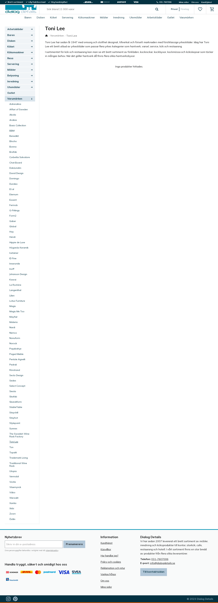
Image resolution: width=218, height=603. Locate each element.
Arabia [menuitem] (13, 120)
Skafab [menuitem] (13, 396)
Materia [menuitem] (13, 322)
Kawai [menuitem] (12, 279)
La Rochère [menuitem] (15, 284)
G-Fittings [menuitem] (14, 210)
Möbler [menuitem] (104, 17)
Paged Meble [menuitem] (16, 354)
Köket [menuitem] (53, 17)
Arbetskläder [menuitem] (154, 17)
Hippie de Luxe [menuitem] (17, 242)
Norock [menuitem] (13, 343)
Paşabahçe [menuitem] (15, 348)
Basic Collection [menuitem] (17, 125)
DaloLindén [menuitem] (15, 167)
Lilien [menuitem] (12, 295)
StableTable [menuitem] (15, 407)
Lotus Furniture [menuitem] (17, 300)
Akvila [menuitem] (12, 114)
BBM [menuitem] (12, 130)
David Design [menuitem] (16, 173)
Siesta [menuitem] (12, 391)
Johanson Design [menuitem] (18, 274)
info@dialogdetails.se (162, 563)
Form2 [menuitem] (12, 215)
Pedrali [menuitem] (13, 364)
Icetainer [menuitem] (13, 252)
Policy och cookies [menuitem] (111, 561)
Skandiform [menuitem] (15, 401)
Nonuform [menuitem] (14, 338)
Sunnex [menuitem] (13, 428)
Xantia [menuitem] (12, 503)
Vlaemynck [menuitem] (15, 487)
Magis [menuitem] (12, 306)
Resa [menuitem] (10, 58)
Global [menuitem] (12, 226)
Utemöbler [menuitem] (135, 17)
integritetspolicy (52, 550)
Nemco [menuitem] (13, 332)
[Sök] (157, 9)
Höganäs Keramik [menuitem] (18, 247)
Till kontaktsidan (153, 571)
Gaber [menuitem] (12, 221)
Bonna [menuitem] (12, 146)
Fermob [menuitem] (13, 205)
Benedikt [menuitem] (14, 136)
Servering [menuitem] (67, 17)
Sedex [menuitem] (12, 380)
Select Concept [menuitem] (17, 385)
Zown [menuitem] (12, 513)
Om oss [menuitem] (195, 2)
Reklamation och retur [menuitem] (113, 568)
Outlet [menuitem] (170, 17)
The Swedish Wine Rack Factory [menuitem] (19, 435)
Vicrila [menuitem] (12, 481)
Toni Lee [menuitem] (13, 441)
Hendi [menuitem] (12, 237)
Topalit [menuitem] (13, 452)
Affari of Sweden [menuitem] (18, 109)
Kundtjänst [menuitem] (206, 2)
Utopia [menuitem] (13, 471)
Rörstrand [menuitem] (14, 370)
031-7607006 (159, 559)
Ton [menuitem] (11, 447)
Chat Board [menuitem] (15, 162)
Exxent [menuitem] (13, 199)
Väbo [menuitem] (12, 492)
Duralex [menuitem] (13, 183)
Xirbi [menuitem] (11, 508)
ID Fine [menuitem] (12, 258)
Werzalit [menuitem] (13, 497)
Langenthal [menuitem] (15, 290)
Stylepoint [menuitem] (14, 423)
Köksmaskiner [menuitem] (86, 17)
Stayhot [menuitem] (13, 417)
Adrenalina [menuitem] (15, 104)
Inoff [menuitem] (11, 268)
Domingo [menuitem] (14, 178)
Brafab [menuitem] (13, 152)
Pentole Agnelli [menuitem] (17, 359)
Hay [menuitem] (11, 231)
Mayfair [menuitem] (13, 316)
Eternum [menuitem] (13, 194)
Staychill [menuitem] (13, 412)
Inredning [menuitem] (118, 17)
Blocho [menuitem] (13, 141)
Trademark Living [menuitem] (18, 457)
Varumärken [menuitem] (187, 17)
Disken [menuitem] (41, 17)
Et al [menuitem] (11, 189)
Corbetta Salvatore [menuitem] (19, 157)
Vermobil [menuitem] (14, 476)
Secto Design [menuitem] (16, 375)
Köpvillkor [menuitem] (106, 549)
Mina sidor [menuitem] (184, 2)
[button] (200, 9)
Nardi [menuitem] (12, 327)
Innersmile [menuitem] (14, 263)
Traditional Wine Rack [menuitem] (18, 464)
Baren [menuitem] (27, 17)
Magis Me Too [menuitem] (16, 311)
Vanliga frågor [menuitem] (108, 574)
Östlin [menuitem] (12, 519)
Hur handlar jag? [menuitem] (109, 555)
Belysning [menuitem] (13, 75)
